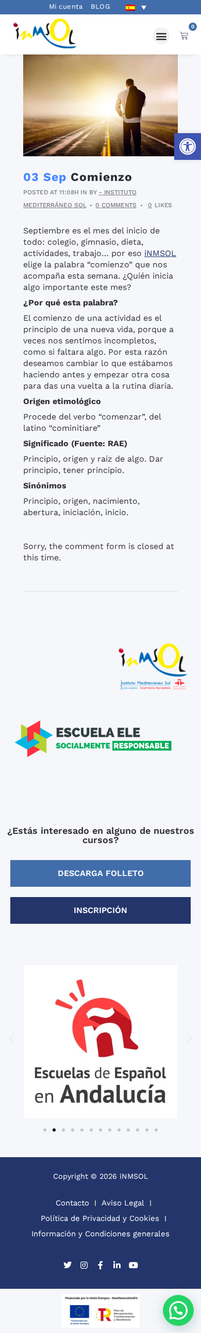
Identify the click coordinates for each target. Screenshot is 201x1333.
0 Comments (116, 205)
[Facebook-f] (100, 1265)
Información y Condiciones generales (100, 1233)
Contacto (72, 1203)
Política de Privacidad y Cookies (100, 1218)
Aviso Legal (123, 1203)
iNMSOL (160, 253)
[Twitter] (67, 1265)
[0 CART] (184, 35)
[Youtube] (133, 1265)
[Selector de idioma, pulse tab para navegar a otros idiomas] (136, 7)
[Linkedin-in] (117, 1265)
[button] (187, 146)
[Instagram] (84, 1265)
